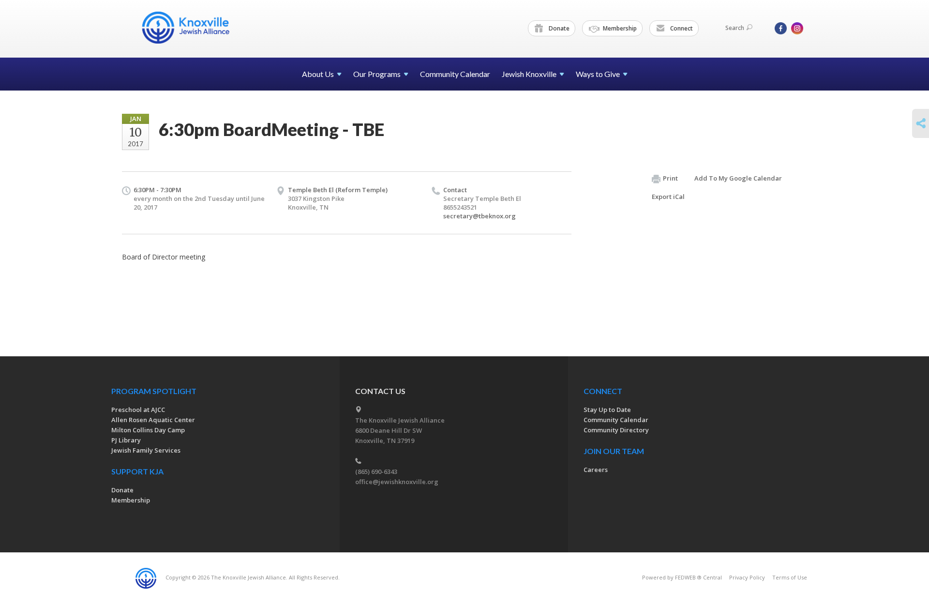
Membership (619, 28)
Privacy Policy (747, 577)
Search (734, 28)
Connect (681, 28)
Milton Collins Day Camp (148, 430)
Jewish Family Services (145, 450)
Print (670, 178)
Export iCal (668, 196)
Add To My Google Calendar (738, 178)
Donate (558, 28)
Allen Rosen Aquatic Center (153, 419)
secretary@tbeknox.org (479, 216)
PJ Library (126, 440)
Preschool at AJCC (138, 409)
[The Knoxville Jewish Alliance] (193, 28)
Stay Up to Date (607, 409)
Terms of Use (789, 577)
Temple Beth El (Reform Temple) (338, 189)
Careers (596, 469)
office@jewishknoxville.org (396, 481)
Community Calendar (455, 73)
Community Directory (616, 430)
